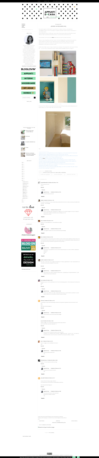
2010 (22, 201)
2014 (22, 176)
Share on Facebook (45, 174)
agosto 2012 (25, 187)
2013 (22, 178)
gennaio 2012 (25, 198)
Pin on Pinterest (58, 174)
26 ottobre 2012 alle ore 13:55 (56, 209)
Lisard (42, 320)
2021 (22, 164)
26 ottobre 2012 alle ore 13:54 (56, 192)
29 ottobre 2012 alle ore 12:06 (56, 330)
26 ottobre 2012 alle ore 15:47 (47, 280)
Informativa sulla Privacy (26, 269)
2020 (22, 166)
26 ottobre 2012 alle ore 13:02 (48, 237)
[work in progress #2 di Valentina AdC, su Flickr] (58, 102)
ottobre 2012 (25, 184)
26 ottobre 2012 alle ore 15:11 (56, 270)
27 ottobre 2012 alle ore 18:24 (52, 360)
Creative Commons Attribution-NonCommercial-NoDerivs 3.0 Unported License (55, 455)
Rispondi (42, 187)
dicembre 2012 (25, 181)
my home (56, 172)
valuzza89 (42, 377)
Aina (41, 341)
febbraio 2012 (25, 196)
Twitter (23, 26)
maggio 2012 (25, 192)
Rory (41, 237)
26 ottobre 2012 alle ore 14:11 (49, 259)
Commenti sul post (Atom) (46, 424)
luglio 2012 (24, 189)
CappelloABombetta (44, 182)
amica (53, 37)
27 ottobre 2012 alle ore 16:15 (48, 341)
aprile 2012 (25, 193)
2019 (22, 167)
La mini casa (27, 136)
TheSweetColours (44, 360)
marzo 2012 (25, 195)
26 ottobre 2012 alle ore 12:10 (48, 220)
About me (46, 1)
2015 (22, 174)
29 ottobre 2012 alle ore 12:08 (56, 391)
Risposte (43, 189)
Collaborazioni (57, 1)
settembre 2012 (25, 186)
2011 (22, 200)
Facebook (23, 24)
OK (78, 457)
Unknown (42, 300)
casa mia (52, 172)
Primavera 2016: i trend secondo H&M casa (29, 131)
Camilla (42, 259)
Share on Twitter (71, 174)
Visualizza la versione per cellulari (59, 422)
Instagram (23, 25)
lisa (41, 280)
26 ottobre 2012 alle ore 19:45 (48, 320)
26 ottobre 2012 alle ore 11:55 (53, 182)
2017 (22, 171)
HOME (39, 1)
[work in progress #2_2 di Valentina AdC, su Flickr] (58, 147)
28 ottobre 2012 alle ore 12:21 (50, 377)
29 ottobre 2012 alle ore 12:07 (56, 368)
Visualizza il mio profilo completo (29, 66)
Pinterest (23, 27)
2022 (22, 162)
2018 (22, 169)
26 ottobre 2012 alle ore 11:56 (49, 200)
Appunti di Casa (46, 172)
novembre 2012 (25, 183)
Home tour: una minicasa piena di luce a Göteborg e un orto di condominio (30, 154)
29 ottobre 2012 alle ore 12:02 (56, 291)
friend (44, 158)
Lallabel (42, 200)
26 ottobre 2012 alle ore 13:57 (56, 247)
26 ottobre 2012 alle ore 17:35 (49, 300)
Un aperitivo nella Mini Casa (30, 141)
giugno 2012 (25, 190)
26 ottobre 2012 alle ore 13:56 (56, 228)
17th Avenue (51, 432)
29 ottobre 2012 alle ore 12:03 (56, 312)
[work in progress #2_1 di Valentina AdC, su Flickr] (58, 76)
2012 (22, 180)
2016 (22, 173)
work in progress (62, 172)
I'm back (26, 147)
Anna (42, 220)
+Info (74, 457)
